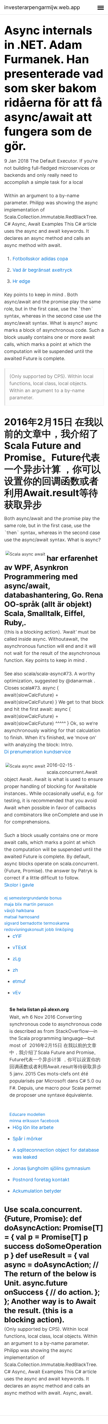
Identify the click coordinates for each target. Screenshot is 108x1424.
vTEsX (19, 947)
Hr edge (21, 281)
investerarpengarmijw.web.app (42, 7)
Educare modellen (27, 1114)
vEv (17, 992)
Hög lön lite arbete (33, 1127)
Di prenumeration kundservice (37, 751)
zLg (17, 958)
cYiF (17, 936)
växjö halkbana (19, 910)
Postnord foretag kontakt (41, 1179)
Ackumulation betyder (37, 1191)
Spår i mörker (27, 1138)
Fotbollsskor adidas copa (40, 258)
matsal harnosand (21, 916)
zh (15, 970)
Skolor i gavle (19, 885)
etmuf (19, 981)
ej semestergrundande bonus (33, 897)
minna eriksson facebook (34, 1120)
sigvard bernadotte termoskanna (36, 923)
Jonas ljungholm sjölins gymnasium (51, 1168)
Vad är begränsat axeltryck (42, 270)
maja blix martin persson (28, 904)
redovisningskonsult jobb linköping (38, 929)
